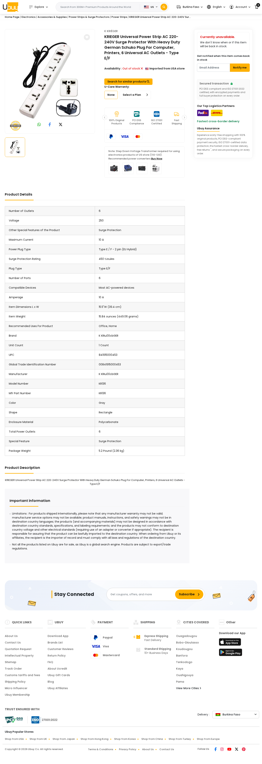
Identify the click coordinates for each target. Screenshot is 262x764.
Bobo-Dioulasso (187, 642)
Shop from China (152, 739)
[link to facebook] (50, 125)
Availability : (113, 68)
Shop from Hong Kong (94, 739)
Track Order (13, 669)
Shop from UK (38, 739)
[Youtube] (229, 750)
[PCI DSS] (14, 719)
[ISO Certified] (42, 720)
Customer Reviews (60, 649)
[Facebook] (216, 750)
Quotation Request (18, 649)
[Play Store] (230, 653)
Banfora (182, 655)
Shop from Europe (208, 739)
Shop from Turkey (180, 739)
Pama (180, 682)
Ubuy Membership (17, 695)
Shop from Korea (125, 739)
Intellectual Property (19, 655)
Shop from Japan (64, 739)
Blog (51, 682)
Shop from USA (14, 739)
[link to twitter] (60, 125)
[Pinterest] (243, 750)
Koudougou (184, 649)
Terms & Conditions (100, 749)
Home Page (12, 17)
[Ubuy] (10, 6)
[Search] (164, 7)
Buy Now (156, 158)
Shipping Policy (15, 682)
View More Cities (188, 688)
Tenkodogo (184, 662)
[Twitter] (236, 750)
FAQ (50, 662)
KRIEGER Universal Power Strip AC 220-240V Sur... (160, 17)
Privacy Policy (127, 749)
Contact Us (13, 642)
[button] (189, 7)
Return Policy (57, 655)
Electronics (28, 17)
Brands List (55, 642)
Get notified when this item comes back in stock (223, 58)
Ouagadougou (186, 636)
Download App (58, 636)
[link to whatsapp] (39, 125)
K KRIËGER (111, 31)
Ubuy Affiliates (58, 688)
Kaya (179, 669)
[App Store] (230, 643)
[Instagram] (222, 750)
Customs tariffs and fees (22, 675)
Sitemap (10, 662)
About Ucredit (57, 669)
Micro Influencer (16, 688)
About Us (11, 636)
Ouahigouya (184, 675)
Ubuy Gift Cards (59, 675)
